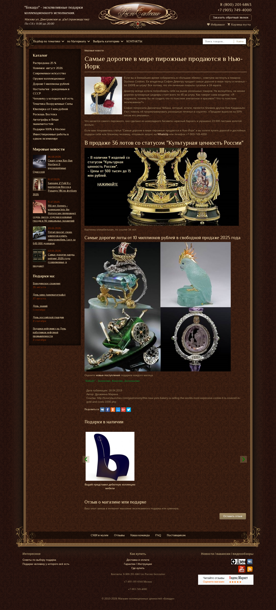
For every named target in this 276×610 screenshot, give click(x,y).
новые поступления (108, 375)
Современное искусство (49, 73)
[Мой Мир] (118, 409)
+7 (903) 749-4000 (235, 10)
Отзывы (119, 535)
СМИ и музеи (99, 535)
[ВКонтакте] (102, 409)
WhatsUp (163, 134)
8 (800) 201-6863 (236, 4)
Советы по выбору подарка (39, 559)
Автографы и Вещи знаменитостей (46, 122)
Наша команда (140, 535)
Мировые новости (49, 149)
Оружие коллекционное (49, 78)
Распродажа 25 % (44, 63)
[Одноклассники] (113, 409)
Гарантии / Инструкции (138, 563)
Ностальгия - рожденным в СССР (51, 91)
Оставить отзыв (232, 516)
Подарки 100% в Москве (49, 129)
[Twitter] (128, 409)
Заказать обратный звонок (231, 17)
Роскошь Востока (45, 114)
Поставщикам (176, 535)
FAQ (158, 535)
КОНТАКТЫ (134, 41)
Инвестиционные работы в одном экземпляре (51, 136)
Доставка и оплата (138, 559)
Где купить (137, 568)
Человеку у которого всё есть (53, 98)
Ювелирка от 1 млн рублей (50, 109)
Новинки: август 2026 (48, 68)
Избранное (218, 24)
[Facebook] (107, 409)
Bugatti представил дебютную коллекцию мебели (110, 486)
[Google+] (123, 409)
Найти (240, 41)
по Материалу (76, 41)
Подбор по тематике (46, 41)
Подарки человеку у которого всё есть (46, 563)
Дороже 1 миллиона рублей (51, 84)
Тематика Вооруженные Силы (53, 104)
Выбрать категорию (106, 41)
